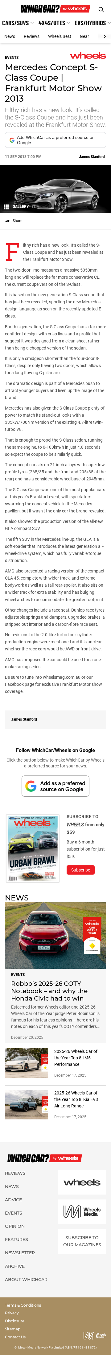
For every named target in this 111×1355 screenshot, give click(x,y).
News (9, 36)
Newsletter (20, 1253)
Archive (15, 1266)
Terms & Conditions (23, 1305)
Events (13, 1213)
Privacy (12, 1313)
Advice (13, 1200)
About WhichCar (26, 1279)
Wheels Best (59, 36)
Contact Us (15, 1337)
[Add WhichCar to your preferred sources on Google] (55, 786)
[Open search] (101, 9)
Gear (84, 36)
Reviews (31, 36)
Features (16, 1239)
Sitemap (12, 1329)
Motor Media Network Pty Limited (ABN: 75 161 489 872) (57, 1347)
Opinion (15, 1226)
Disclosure (14, 1321)
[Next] (104, 36)
